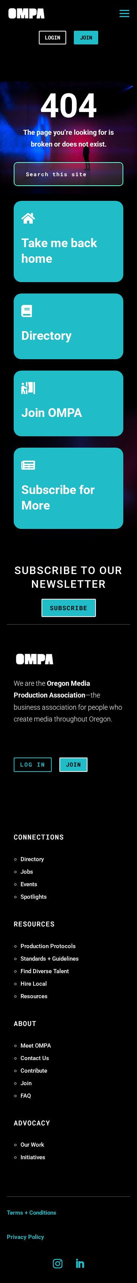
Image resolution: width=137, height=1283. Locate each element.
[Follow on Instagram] (57, 1264)
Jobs (27, 871)
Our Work (32, 1144)
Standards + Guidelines (50, 958)
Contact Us (35, 1058)
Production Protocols (48, 946)
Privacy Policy (25, 1237)
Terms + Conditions (31, 1212)
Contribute (34, 1070)
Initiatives (33, 1157)
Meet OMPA (36, 1045)
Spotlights (34, 896)
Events (29, 884)
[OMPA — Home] (26, 13)
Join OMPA (51, 413)
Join (26, 1083)
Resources (34, 996)
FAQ (26, 1095)
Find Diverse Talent (45, 971)
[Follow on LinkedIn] (79, 1264)
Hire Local (34, 983)
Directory (46, 336)
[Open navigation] (124, 13)
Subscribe (69, 608)
